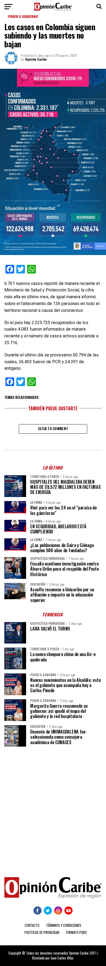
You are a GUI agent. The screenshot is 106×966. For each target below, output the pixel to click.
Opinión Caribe (35, 59)
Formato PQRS (76, 932)
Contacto (32, 925)
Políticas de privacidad (42, 932)
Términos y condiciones (63, 925)
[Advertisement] (53, 808)
